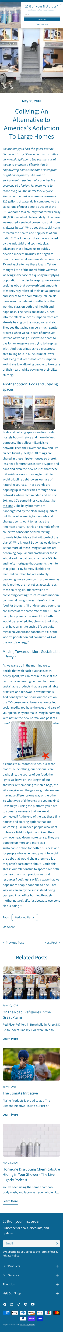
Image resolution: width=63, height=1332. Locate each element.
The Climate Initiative (20, 1093)
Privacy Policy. (11, 1256)
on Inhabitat (23, 574)
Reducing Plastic (24, 917)
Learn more (10, 1039)
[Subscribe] (57, 1244)
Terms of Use (47, 1252)
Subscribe (42, 19)
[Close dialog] (60, 4)
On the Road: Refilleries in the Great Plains (27, 1014)
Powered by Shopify (27, 1325)
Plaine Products (13, 1325)
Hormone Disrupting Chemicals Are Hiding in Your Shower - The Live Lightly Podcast (31, 1175)
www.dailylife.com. (18, 159)
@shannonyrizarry (17, 175)
